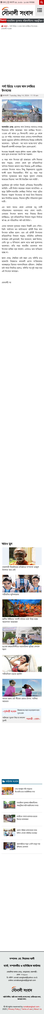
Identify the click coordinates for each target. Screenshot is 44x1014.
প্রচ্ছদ (5, 26)
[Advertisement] (22, 58)
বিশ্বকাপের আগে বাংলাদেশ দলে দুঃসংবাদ (21, 711)
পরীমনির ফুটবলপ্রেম (10, 594)
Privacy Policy (14, 1009)
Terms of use (26, 1009)
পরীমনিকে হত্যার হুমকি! (12, 674)
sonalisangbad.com (31, 1007)
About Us (38, 1009)
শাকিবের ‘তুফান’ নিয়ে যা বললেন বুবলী (21, 719)
